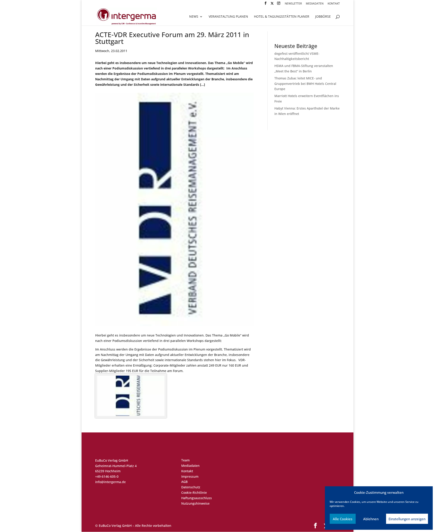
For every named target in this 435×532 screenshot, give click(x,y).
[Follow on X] (272, 4)
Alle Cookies (342, 519)
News (193, 17)
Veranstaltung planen (228, 17)
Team (185, 460)
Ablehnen (371, 519)
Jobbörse (323, 17)
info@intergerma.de (110, 482)
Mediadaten (315, 3)
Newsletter (293, 3)
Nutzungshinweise (195, 503)
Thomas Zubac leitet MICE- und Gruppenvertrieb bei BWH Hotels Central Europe (305, 83)
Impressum (189, 476)
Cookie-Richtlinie (194, 492)
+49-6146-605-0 (106, 476)
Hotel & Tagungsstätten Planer (281, 17)
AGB (184, 482)
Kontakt (334, 3)
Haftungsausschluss (196, 498)
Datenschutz (190, 487)
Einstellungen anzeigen (407, 519)
